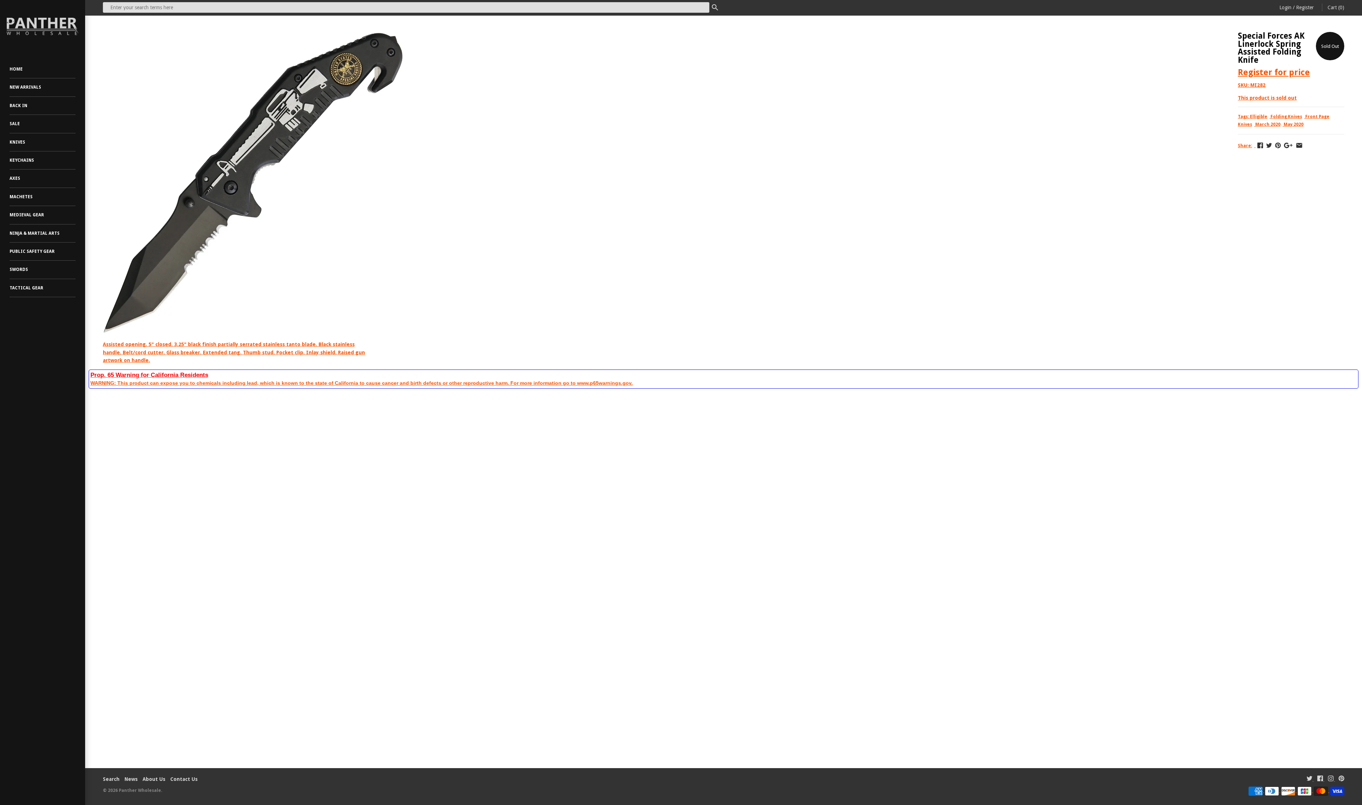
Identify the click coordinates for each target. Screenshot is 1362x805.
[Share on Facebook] (1260, 145)
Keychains (22, 160)
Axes (15, 178)
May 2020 (1293, 124)
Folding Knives (1286, 116)
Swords (19, 269)
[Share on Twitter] (1269, 145)
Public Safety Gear (32, 251)
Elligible (1258, 116)
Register (1305, 7)
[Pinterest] (1341, 779)
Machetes (21, 196)
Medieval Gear (27, 214)
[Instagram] (1331, 779)
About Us (154, 779)
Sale (15, 123)
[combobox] (406, 7)
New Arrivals (25, 87)
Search (111, 779)
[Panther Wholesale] (42, 26)
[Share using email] (1299, 145)
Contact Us (184, 779)
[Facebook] (1320, 779)
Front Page (1317, 116)
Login (1285, 7)
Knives (17, 142)
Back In (18, 105)
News (131, 779)
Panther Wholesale (140, 790)
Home (16, 69)
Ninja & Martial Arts (35, 233)
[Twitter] (1309, 779)
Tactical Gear (26, 287)
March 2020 (1267, 124)
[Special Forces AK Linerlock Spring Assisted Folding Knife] (253, 36)
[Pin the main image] (1278, 145)
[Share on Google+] (1288, 145)
